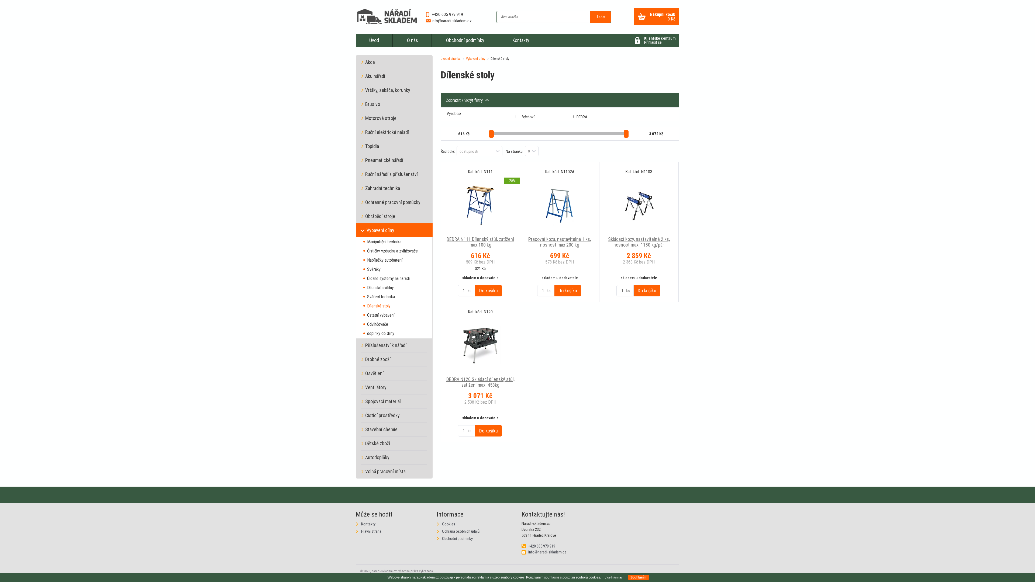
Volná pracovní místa (385, 471)
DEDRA (582, 117)
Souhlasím (638, 577)
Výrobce (454, 113)
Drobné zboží (378, 359)
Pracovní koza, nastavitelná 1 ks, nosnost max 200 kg (559, 242)
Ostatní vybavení (380, 315)
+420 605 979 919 (447, 14)
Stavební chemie (381, 429)
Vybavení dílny (475, 59)
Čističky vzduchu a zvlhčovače (392, 251)
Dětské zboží (377, 443)
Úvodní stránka (451, 59)
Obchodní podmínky (465, 40)
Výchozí (528, 117)
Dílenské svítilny (380, 287)
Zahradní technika (382, 188)
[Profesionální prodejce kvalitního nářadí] (387, 17)
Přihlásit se (660, 40)
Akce (370, 62)
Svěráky (374, 269)
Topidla (372, 146)
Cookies (448, 524)
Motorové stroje (380, 118)
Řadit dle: (448, 151)
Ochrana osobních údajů (460, 531)
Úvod (374, 40)
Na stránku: (514, 151)
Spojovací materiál (383, 401)
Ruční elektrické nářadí (387, 132)
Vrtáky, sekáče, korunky (387, 90)
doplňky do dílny (380, 333)
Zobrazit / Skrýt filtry (464, 100)
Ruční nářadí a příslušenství (391, 174)
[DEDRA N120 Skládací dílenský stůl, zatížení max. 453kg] (480, 345)
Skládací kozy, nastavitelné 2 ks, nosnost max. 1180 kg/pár (639, 242)
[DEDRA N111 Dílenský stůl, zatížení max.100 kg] (480, 205)
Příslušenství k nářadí (385, 345)
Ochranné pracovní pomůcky (392, 202)
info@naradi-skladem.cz (452, 20)
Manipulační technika (384, 241)
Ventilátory (376, 387)
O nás (412, 40)
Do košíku (488, 290)
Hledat (600, 17)
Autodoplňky (377, 457)
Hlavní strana (371, 531)
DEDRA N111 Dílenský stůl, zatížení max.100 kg (480, 242)
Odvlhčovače (377, 324)
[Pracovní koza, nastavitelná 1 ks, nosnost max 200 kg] (560, 205)
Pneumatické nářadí (384, 160)
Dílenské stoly (500, 59)
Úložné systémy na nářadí (388, 278)
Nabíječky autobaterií (384, 260)
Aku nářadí (375, 76)
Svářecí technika (381, 296)
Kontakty (520, 40)
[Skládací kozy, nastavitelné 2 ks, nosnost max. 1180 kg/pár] (639, 205)
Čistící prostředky (382, 415)
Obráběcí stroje (380, 216)
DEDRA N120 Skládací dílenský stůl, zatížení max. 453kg (480, 382)
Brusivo (372, 104)
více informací (614, 577)
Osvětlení (374, 373)
